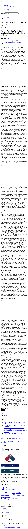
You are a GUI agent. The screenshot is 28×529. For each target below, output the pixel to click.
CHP (9, 489)
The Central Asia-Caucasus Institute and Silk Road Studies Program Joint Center (14, 526)
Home (5, 3)
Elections (18, 489)
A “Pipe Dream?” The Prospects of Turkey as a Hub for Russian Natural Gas (15, 434)
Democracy (13, 489)
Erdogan (6, 492)
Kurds (2, 495)
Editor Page (9, 7)
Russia (5, 415)
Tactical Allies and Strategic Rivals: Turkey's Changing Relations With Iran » (14, 440)
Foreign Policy (7, 416)
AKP (4, 488)
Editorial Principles (11, 6)
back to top (3, 442)
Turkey (5, 498)
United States (13, 498)
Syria (22, 495)
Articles (8, 10)
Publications (6, 9)
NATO (11, 495)
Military (6, 495)
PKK (15, 495)
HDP (23, 493)
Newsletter (3, 508)
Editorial (6, 5)
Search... (3, 13)
